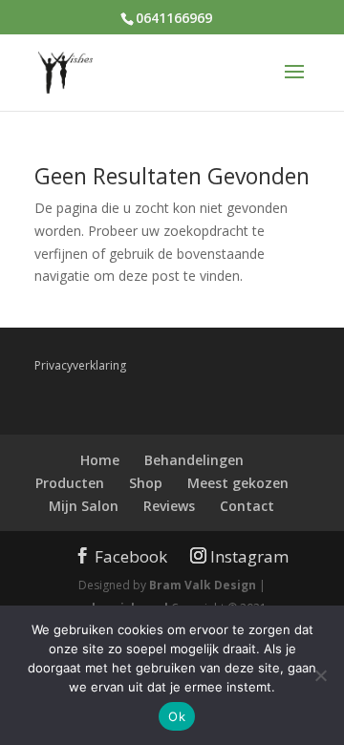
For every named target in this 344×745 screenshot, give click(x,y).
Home (99, 460)
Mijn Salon (83, 506)
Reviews (169, 506)
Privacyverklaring (80, 365)
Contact (247, 506)
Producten (69, 483)
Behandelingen (194, 460)
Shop (145, 483)
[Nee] (320, 675)
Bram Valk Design (202, 585)
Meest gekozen (238, 483)
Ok (176, 716)
